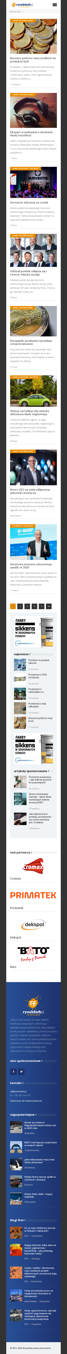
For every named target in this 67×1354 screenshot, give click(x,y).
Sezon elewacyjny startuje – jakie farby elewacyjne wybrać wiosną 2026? (40, 798)
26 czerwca (34, 788)
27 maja (13, 366)
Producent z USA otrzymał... (37, 676)
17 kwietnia (34, 808)
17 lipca (13, 158)
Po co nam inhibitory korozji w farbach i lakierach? (39, 1229)
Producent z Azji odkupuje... (37, 705)
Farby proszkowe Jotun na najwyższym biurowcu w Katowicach (38, 1293)
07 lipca (13, 297)
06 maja (13, 441)
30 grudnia (29, 1133)
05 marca (28, 1184)
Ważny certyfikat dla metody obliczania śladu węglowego (29, 413)
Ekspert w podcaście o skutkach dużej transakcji (31, 134)
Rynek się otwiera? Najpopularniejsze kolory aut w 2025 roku (40, 1125)
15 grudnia (36, 1324)
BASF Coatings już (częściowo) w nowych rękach (40, 1144)
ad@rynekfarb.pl (18, 1091)
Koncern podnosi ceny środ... (40, 719)
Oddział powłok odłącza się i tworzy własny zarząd (28, 273)
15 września (36, 1235)
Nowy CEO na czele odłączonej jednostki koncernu (30, 491)
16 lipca (13, 225)
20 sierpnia (33, 683)
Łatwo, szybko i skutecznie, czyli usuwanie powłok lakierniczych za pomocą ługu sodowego (40, 1272)
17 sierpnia (15, 84)
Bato (13, 967)
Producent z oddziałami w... (36, 690)
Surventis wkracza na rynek (29, 202)
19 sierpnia (33, 698)
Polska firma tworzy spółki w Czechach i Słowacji (40, 1178)
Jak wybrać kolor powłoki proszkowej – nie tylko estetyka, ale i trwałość (41, 818)
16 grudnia (44, 1301)
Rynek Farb (15, 11)
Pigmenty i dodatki (23, 526)
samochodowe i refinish (25, 168)
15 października (31, 1150)
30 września (30, 1201)
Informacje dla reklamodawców (26, 1100)
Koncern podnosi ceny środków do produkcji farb (33, 60)
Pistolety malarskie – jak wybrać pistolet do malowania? (40, 780)
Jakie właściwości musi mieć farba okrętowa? (39, 1161)
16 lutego (35, 1258)
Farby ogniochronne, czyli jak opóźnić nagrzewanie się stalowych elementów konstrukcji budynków (40, 1314)
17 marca (14, 590)
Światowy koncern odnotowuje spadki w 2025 (31, 566)
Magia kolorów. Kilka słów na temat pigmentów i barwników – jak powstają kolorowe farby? (40, 1249)
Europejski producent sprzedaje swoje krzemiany (31, 342)
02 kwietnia (29, 1167)
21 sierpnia (33, 669)
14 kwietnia (34, 828)
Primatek (16, 908)
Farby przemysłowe (23, 20)
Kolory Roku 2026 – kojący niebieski (38, 1195)
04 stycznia (36, 1281)
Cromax (15, 878)
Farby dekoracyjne (22, 308)
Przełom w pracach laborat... (38, 661)
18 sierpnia (33, 712)
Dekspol (15, 937)
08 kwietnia (15, 515)
